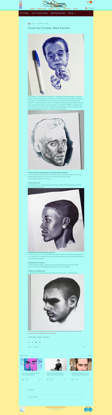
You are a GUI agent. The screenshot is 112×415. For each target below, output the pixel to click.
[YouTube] (21, 5)
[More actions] (83, 24)
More (70, 13)
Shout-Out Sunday (32, 337)
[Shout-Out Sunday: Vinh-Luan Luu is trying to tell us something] (31, 364)
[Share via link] (39, 342)
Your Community (40, 13)
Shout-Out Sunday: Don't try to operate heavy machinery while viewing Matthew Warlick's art (81, 374)
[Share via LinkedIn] (36, 342)
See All (90, 355)
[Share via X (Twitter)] (32, 342)
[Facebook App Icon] (21, 7)
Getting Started (58, 13)
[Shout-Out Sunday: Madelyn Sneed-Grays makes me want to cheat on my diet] (56, 364)
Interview (39, 337)
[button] (89, 2)
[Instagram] (21, 2)
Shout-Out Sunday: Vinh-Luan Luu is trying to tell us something (31, 374)
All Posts (24, 13)
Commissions (46, 337)
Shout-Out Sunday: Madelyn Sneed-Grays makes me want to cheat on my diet (55, 374)
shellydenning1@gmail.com (56, 407)
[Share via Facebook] (28, 342)
